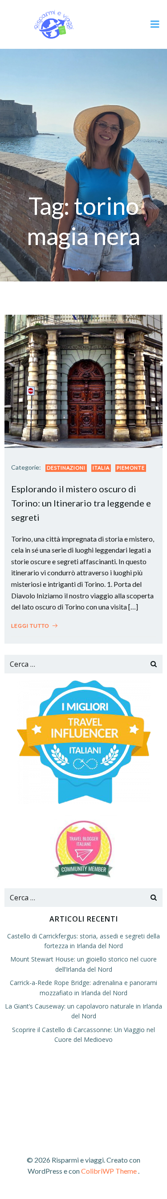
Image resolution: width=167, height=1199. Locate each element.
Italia (101, 468)
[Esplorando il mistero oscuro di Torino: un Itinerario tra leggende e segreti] (83, 380)
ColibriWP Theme (109, 1171)
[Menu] (155, 24)
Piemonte (131, 468)
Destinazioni (66, 468)
